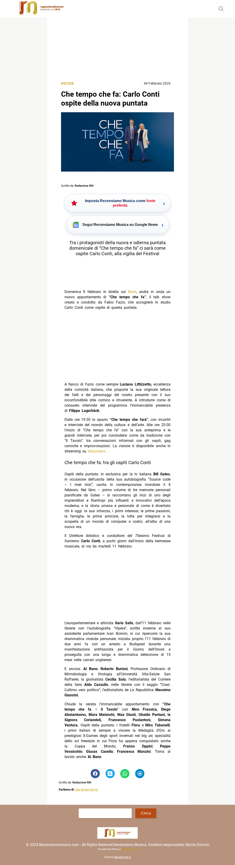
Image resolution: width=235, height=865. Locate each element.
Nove (132, 292)
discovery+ (96, 451)
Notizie (67, 83)
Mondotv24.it (122, 857)
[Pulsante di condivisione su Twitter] (110, 773)
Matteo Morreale (129, 849)
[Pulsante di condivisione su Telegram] (139, 773)
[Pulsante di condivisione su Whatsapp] (124, 773)
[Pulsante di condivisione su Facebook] (95, 773)
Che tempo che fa (86, 789)
